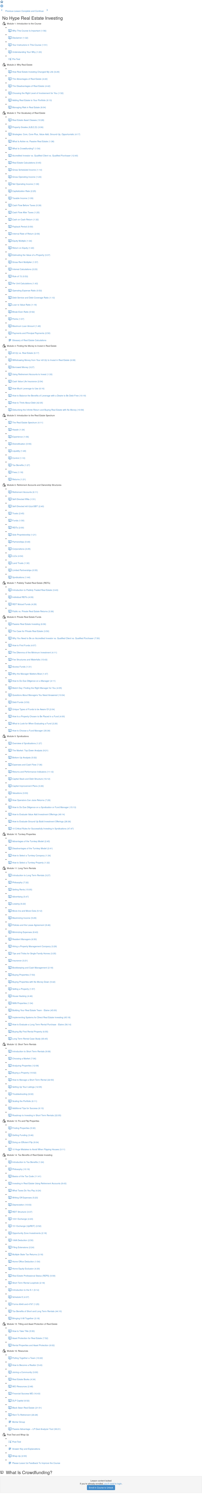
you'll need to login (113, 1483)
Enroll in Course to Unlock (101, 1487)
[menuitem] (2, 6)
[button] (2, 2)
